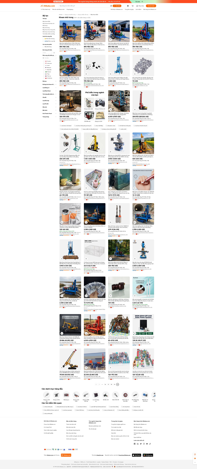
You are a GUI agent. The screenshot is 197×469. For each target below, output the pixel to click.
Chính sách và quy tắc (71, 439)
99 (114, 384)
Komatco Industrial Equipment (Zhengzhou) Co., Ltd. (143, 119)
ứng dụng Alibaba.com (124, 455)
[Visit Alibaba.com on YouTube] (147, 444)
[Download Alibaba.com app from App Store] (136, 455)
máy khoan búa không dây (94, 410)
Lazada (98, 462)
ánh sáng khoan (126, 406)
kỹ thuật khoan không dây (125, 125)
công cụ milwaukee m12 (109, 410)
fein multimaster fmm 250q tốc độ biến (70, 129)
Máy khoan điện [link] (94, 14)
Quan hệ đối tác (137, 437)
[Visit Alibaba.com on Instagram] (144, 444)
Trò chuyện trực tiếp (116, 427)
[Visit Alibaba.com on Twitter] (141, 444)
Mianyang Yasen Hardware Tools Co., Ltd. (118, 234)
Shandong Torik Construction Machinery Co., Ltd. (119, 84)
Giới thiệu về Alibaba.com (50, 421)
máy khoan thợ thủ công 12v (141, 125)
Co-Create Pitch (48, 427)
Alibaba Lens (50, 455)
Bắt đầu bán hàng (138, 427)
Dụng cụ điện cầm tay (83, 14)
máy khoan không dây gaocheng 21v (83, 125)
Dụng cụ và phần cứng (70, 14)
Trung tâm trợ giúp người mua (118, 424)
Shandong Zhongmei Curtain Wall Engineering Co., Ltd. (119, 198)
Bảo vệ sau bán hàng (71, 433)
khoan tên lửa (137, 406)
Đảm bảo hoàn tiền (70, 427)
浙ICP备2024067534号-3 (138, 466)
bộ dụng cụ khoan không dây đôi (109, 129)
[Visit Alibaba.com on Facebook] (135, 444)
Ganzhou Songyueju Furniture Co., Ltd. (69, 198)
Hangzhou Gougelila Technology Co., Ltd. (93, 271)
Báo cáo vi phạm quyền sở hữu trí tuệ (120, 436)
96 (105, 384)
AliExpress (76, 462)
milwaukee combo (111, 125)
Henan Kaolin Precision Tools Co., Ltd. (117, 306)
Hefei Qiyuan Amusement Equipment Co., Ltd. (94, 198)
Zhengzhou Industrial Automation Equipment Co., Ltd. (119, 119)
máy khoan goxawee (67, 410)
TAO (111, 462)
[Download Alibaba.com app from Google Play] (148, 455)
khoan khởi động (99, 125)
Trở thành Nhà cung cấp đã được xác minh (142, 433)
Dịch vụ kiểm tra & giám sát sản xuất (74, 436)
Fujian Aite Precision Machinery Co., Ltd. (69, 233)
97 (108, 384)
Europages (120, 462)
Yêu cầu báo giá (92, 429)
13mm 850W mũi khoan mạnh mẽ (51, 410)
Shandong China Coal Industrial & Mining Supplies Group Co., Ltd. (70, 269)
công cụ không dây (48, 413)
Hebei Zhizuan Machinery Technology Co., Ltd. (119, 269)
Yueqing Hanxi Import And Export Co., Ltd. (142, 307)
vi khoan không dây (48, 406)
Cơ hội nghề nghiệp (48, 433)
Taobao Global (105, 462)
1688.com (82, 462)
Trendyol (115, 462)
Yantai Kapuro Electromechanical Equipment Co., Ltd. (70, 343)
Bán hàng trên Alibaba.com (140, 424)
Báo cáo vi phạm (115, 439)
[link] (195, 454)
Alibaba (60, 14)
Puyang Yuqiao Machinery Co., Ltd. (92, 162)
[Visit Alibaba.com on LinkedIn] (138, 444)
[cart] (133, 6)
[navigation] (49, 199)
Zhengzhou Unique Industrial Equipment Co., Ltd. (94, 378)
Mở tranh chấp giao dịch (117, 430)
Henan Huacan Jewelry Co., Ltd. (140, 85)
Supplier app (100, 455)
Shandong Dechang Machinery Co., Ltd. (117, 162)
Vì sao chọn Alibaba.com (49, 424)
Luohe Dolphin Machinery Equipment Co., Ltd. (70, 164)
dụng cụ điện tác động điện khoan (90, 129)
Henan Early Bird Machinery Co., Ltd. (141, 164)
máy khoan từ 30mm (82, 406)
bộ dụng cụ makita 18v (138, 410)
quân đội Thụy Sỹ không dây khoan (98, 406)
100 (117, 384)
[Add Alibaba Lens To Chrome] (66, 455)
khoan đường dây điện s (124, 410)
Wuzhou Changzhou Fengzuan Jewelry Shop (94, 309)
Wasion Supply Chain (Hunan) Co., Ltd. (142, 343)
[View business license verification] (112, 466)
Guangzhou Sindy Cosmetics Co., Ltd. (141, 198)
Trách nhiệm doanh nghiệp (50, 430)
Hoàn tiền (113, 433)
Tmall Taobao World (91, 462)
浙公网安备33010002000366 (123, 466)
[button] (111, 6)
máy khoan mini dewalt (66, 125)
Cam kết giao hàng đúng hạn (73, 430)
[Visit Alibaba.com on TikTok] (150, 444)
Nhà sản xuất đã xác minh (95, 426)
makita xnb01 (123, 129)
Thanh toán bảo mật (71, 424)
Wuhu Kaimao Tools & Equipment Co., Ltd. (94, 85)
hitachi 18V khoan (80, 410)
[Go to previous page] (96, 384)
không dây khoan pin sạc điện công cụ (65, 406)
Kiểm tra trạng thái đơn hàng (140, 430)
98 (111, 384)
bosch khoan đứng (114, 406)
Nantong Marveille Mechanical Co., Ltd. (69, 119)
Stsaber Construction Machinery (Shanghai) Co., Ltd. (70, 378)
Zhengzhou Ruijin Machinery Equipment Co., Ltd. (70, 50)
